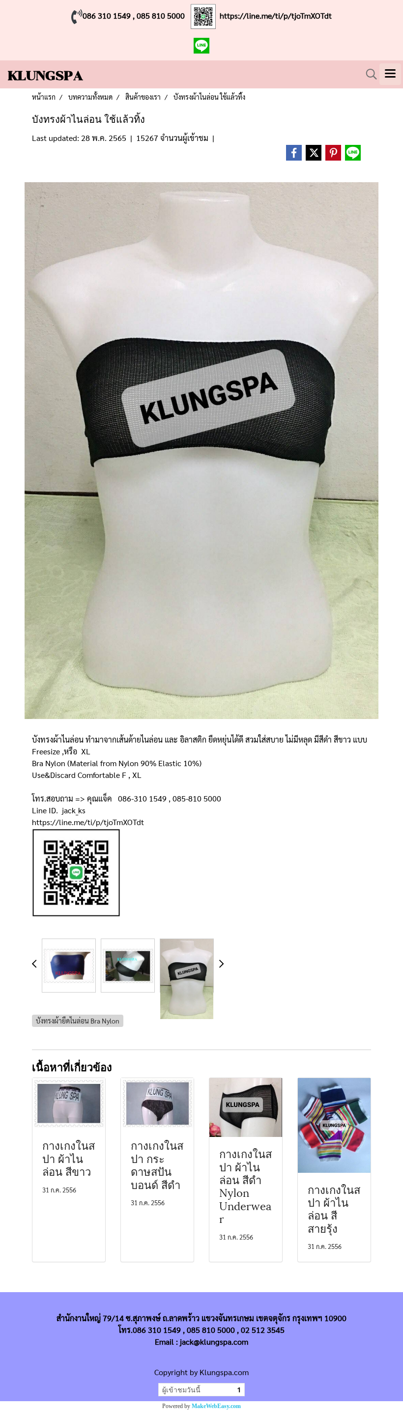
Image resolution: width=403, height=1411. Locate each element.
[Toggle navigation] (390, 74)
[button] (368, 74)
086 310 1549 (107, 15)
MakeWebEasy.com (216, 1406)
